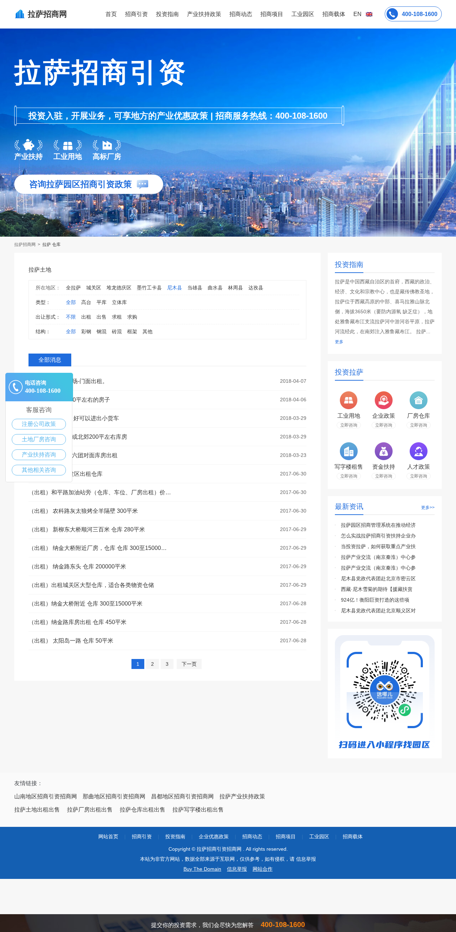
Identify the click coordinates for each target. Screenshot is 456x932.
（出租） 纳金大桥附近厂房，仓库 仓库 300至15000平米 (99, 548)
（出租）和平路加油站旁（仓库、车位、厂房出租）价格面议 (99, 492)
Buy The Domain (202, 869)
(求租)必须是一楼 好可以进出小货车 (73, 418)
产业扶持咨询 (39, 455)
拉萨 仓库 (51, 244)
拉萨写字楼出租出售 (198, 810)
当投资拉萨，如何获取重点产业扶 (378, 546)
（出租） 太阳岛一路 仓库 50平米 (70, 641)
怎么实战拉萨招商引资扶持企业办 (378, 536)
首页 (111, 14)
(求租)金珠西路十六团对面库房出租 (73, 455)
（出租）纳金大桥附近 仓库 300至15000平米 (85, 604)
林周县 (235, 287)
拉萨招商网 (25, 244)
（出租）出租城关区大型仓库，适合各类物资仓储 (91, 585)
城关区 (93, 287)
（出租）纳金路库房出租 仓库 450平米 (77, 622)
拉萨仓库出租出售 (142, 810)
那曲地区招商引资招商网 (114, 796)
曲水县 (215, 287)
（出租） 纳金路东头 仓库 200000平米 (77, 566)
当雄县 (194, 287)
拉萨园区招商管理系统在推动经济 (378, 525)
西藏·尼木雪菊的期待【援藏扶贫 (377, 589)
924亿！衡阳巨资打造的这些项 (375, 600)
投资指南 (167, 14)
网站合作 (263, 869)
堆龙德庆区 (119, 287)
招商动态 (240, 14)
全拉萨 (73, 287)
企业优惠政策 (214, 836)
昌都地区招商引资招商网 (182, 796)
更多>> (428, 507)
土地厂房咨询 (39, 439)
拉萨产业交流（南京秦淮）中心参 (378, 557)
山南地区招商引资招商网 (45, 796)
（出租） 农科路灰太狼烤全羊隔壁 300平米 (83, 511)
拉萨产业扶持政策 (242, 796)
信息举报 (237, 869)
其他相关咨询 (39, 470)
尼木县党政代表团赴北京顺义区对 (378, 610)
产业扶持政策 (204, 14)
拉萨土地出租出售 (37, 810)
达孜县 (255, 287)
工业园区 (302, 14)
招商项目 (271, 14)
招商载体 (353, 836)
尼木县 (174, 287)
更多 (339, 341)
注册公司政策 (39, 424)
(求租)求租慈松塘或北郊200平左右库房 (77, 437)
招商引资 (136, 14)
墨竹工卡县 (149, 287)
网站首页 (108, 836)
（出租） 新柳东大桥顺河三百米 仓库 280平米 (86, 529)
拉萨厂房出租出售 (90, 810)
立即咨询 (348, 425)
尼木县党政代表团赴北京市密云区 (378, 578)
